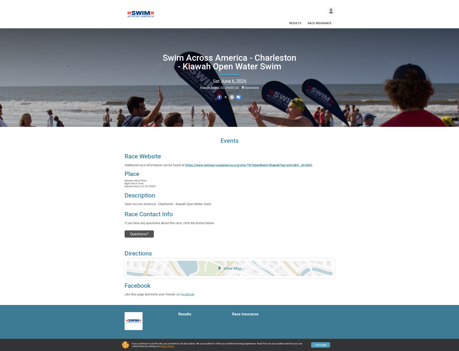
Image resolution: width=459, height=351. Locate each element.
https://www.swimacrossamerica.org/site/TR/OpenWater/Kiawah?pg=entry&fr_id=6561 (249, 165)
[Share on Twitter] (225, 97)
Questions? (139, 234)
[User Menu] (331, 10)
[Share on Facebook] (219, 97)
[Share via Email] (232, 97)
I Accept (320, 345)
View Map (233, 268)
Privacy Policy (167, 346)
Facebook (187, 294)
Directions (252, 88)
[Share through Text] (238, 97)
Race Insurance (320, 23)
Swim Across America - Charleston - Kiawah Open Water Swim (229, 62)
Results (295, 23)
